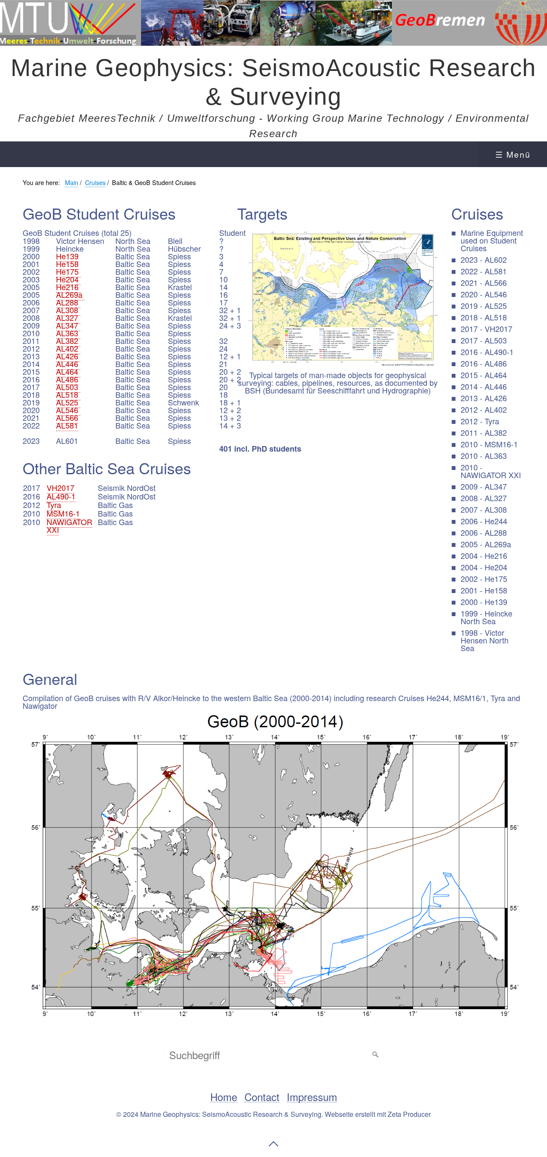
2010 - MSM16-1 (489, 443)
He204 (68, 279)
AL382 (68, 340)
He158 (67, 263)
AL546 (68, 409)
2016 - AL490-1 (487, 351)
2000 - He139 (484, 601)
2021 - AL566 (484, 282)
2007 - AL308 (484, 509)
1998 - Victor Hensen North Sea (485, 640)
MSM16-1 (63, 513)
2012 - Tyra (480, 420)
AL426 (68, 355)
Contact (261, 1097)
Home (223, 1097)
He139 (67, 255)
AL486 (67, 379)
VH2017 (60, 487)
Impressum (312, 1097)
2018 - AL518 (484, 317)
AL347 (68, 325)
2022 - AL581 (484, 270)
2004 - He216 (484, 555)
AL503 (68, 386)
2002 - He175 (484, 578)
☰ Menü (513, 154)
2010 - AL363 (484, 455)
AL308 (68, 309)
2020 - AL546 (484, 294)
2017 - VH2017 (486, 328)
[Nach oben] (273, 1143)
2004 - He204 (484, 567)
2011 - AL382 (484, 432)
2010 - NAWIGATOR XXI (491, 470)
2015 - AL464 (484, 374)
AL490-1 (61, 496)
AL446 (68, 363)
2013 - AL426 (484, 397)
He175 (68, 271)
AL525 (68, 402)
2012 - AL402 (484, 409)
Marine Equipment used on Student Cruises (492, 240)
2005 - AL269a (486, 543)
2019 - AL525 (484, 305)
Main (71, 182)
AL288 (68, 302)
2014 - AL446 (484, 386)
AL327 (68, 317)
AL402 (68, 348)
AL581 (67, 425)
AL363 (68, 332)
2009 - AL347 (484, 486)
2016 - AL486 (484, 363)
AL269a (70, 294)
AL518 (68, 394)
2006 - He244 (484, 520)
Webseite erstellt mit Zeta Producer (378, 1114)
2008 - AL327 (484, 497)
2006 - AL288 (484, 532)
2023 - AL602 (484, 259)
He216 (68, 286)
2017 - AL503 (484, 340)
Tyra (54, 504)
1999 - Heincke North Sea (486, 617)
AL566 (67, 417)
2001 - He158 (484, 590)
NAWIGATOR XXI (69, 525)
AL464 (68, 371)
